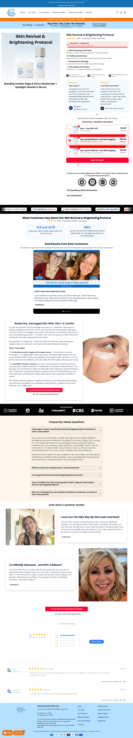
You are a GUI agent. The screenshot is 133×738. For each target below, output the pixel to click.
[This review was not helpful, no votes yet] (124, 681)
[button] (125, 12)
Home (80, 706)
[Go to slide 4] (68, 311)
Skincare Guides (83, 717)
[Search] (117, 12)
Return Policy (102, 714)
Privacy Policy (103, 706)
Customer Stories (84, 721)
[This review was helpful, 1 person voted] (120, 681)
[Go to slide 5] (69, 311)
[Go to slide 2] (64, 311)
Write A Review (96, 642)
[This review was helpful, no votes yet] (120, 700)
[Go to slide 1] (63, 311)
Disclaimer (102, 721)
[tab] (96, 114)
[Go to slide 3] (66, 311)
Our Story (81, 710)
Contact (81, 724)
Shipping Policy (103, 717)
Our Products (82, 714)
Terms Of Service (104, 710)
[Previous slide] (5, 62)
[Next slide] (57, 62)
